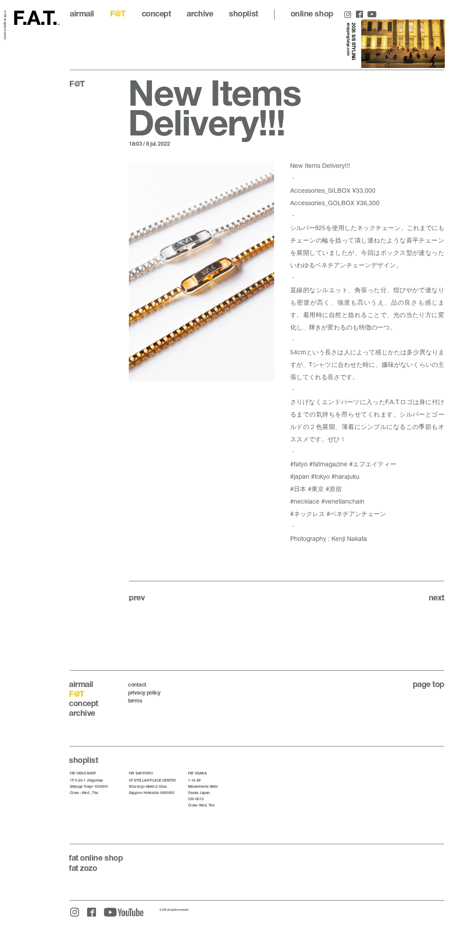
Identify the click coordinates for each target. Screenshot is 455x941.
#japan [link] (299, 476)
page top (428, 684)
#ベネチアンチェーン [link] (356, 513)
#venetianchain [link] (342, 501)
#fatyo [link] (298, 464)
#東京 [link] (316, 488)
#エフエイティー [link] (372, 464)
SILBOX (339, 190)
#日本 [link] (298, 488)
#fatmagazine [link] (328, 464)
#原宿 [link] (334, 488)
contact (137, 684)
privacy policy (144, 692)
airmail (82, 13)
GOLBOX (341, 202)
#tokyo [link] (320, 476)
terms (135, 700)
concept (156, 13)
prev (136, 597)
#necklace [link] (304, 501)
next (436, 597)
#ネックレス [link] (307, 513)
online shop (312, 13)
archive (200, 13)
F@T (118, 13)
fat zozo (83, 868)
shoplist (243, 13)
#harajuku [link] (345, 476)
